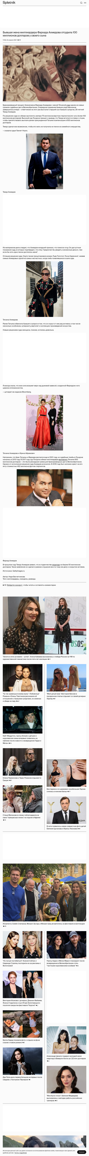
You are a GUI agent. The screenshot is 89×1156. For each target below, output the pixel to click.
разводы (32, 579)
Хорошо (81, 1152)
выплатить (63, 459)
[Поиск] (81, 3)
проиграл (56, 565)
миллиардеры (13, 579)
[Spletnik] (9, 2)
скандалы (24, 579)
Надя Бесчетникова (17, 577)
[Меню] (85, 3)
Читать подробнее (20, 1153)
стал (68, 105)
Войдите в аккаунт (14, 585)
